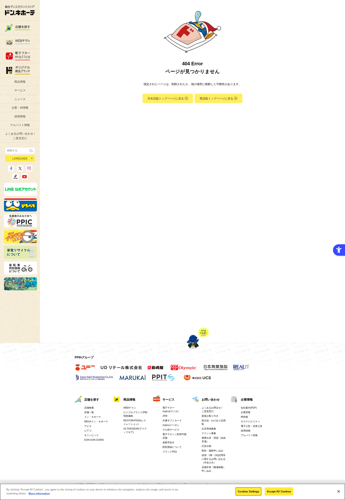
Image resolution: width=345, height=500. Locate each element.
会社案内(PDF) (249, 407)
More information (39, 493)
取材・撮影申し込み (212, 450)
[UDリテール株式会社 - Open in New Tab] (121, 369)
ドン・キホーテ (92, 417)
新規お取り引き (210, 416)
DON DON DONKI (94, 439)
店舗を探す (91, 399)
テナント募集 (209, 433)
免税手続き (168, 442)
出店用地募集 (209, 428)
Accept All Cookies (279, 491)
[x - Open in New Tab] (20, 170)
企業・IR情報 (20, 107)
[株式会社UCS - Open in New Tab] (197, 379)
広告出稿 (206, 446)
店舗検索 (89, 407)
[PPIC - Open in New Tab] (20, 225)
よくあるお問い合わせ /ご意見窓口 (20, 136)
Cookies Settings (248, 491)
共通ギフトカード (172, 420)
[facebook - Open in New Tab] (11, 170)
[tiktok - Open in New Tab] (15, 178)
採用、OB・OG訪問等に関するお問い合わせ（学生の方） (214, 459)
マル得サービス (171, 429)
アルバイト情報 (20, 125)
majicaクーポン (171, 425)
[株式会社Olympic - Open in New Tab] (183, 369)
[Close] (338, 491)
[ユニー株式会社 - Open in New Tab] (85, 369)
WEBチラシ (129, 407)
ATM (165, 416)
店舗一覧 (89, 412)
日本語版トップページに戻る (166, 98)
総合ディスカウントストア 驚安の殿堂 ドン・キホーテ (20, 10)
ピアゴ (87, 430)
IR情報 (244, 417)
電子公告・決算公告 (251, 426)
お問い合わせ (211, 399)
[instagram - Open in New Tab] (29, 170)
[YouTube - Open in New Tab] (24, 178)
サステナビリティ (250, 421)
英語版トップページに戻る (216, 98)
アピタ (87, 426)
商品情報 (20, 81)
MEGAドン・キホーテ (96, 421)
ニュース (20, 99)
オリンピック (91, 435)
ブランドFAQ (170, 451)
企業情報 (247, 399)
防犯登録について (172, 447)
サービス (20, 90)
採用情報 (20, 116)
